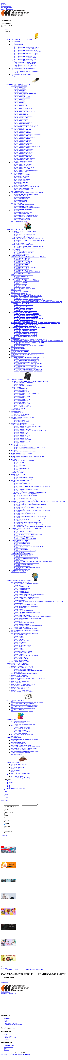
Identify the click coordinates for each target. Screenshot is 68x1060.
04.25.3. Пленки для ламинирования (24, 533)
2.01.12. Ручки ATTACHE (21, 119)
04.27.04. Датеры (18, 560)
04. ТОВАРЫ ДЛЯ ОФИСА (14, 969)
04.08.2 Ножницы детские (21, 421)
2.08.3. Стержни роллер (20, 201)
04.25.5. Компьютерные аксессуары (24, 536)
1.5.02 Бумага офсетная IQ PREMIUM (24, 63)
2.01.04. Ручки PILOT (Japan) (22, 96)
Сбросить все (4, 800)
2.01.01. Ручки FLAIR (20, 87)
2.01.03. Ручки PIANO (20, 92)
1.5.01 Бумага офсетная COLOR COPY (25, 62)
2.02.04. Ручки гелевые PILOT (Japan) (24, 137)
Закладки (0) (4, 4)
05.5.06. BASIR (18, 643)
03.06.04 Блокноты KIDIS (21, 264)
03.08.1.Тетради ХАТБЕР (21, 282)
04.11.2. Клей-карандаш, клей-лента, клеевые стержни (29, 447)
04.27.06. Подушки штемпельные (23, 564)
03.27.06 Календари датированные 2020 (25, 365)
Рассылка (6, 1050)
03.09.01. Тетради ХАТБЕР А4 (22, 291)
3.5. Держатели (18, 672)
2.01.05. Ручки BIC (19, 101)
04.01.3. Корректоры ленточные (23, 385)
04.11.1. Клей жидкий (20, 445)
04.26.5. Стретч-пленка (20, 548)
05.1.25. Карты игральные (21, 627)
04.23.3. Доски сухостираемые (22, 498)
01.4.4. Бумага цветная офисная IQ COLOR (26, 54)
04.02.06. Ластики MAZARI (22, 396)
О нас (9, 785)
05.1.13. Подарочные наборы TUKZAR (25, 604)
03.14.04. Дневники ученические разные (25, 321)
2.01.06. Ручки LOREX (20, 104)
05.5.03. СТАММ (19, 637)
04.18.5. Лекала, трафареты (21, 468)
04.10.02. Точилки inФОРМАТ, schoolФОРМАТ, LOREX (30, 430)
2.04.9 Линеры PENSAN (21, 185)
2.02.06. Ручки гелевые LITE (22, 141)
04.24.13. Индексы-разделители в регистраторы (27, 522)
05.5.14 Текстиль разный (21, 657)
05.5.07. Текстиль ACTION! (22, 646)
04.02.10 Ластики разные (21, 402)
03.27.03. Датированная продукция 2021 (25, 362)
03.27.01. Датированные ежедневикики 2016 (26, 359)
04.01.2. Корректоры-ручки (21, 384)
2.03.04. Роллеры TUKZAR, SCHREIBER (25, 170)
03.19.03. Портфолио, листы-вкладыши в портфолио (29, 345)
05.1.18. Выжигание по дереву (22, 615)
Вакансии (10, 782)
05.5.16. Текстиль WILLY (21, 658)
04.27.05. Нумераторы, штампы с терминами (26, 563)
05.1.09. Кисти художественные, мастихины (26, 597)
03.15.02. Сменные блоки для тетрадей (25, 326)
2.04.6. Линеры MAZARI (21, 180)
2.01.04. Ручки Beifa (19, 95)
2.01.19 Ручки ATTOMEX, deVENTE (24, 126)
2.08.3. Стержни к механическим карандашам (27, 207)
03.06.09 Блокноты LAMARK (22, 273)
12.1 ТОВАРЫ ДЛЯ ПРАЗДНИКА (24, 778)
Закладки (6, 1048)
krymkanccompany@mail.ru (8, 993)
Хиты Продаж (8, 1036)
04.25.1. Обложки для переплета (23, 530)
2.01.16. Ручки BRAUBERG (22, 123)
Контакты (10, 781)
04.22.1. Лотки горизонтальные (23, 483)
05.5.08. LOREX (18, 648)
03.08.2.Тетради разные (20, 284)
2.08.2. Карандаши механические (23, 206)
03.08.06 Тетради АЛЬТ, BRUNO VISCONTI (26, 281)
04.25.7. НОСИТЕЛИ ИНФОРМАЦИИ (25, 539)
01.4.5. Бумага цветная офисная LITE (24, 56)
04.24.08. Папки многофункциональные (25, 513)
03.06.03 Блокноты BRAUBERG (23, 261)
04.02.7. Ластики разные (21, 408)
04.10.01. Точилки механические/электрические (27, 426)
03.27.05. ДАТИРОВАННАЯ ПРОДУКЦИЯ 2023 (28, 363)
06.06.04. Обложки (19, 722)
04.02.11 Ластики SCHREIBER (22, 403)
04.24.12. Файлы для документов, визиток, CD (27, 521)
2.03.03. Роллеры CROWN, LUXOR (24, 167)
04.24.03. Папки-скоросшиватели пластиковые (27, 506)
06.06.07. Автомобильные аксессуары (24, 724)
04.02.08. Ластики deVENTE (22, 399)
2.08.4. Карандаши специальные (23, 209)
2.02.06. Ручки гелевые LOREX (23, 143)
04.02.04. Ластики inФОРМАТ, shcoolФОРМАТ (27, 393)
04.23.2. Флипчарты (19, 497)
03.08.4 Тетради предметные (22, 287)
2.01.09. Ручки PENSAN (21, 114)
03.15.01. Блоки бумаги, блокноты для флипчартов (28, 324)
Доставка (6, 794)
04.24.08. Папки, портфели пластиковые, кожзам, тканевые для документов (35, 515)
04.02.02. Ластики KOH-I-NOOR (23, 390)
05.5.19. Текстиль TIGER (21, 660)
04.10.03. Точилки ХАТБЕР (22, 432)
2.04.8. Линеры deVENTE (21, 183)
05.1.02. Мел (17, 585)
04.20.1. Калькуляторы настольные (24, 475)
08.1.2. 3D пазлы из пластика (22, 728)
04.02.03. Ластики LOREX (21, 391)
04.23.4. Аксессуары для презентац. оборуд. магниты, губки (31, 500)
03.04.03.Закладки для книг (21, 254)
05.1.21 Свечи (18, 621)
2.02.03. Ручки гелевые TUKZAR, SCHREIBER (27, 134)
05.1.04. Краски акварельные (22, 588)
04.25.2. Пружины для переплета (23, 531)
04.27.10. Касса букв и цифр (22, 569)
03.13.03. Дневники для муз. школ (23, 308)
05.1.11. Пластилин (19, 600)
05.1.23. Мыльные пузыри (21, 624)
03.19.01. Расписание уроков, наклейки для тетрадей (29, 342)
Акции (6, 790)
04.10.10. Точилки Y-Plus (21, 442)
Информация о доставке (14, 787)
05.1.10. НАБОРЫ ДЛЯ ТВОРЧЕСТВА (25, 598)
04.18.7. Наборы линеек (20, 471)
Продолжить (4, 982)
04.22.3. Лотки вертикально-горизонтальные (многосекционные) (32, 486)
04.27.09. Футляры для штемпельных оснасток (27, 567)
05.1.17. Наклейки (19, 613)
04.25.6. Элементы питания (21, 537)
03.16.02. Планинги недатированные (24, 330)
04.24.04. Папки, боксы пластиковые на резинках (28, 507)
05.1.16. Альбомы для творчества (23, 610)
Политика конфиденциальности (16, 788)
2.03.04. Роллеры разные (21, 171)
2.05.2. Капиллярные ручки (21, 189)
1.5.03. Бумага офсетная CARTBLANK (25, 65)
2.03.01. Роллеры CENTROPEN (23, 164)
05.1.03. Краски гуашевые (21, 586)
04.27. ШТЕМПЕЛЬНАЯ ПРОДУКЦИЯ (35, 969)
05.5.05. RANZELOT (20, 642)
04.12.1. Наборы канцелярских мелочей (25, 451)
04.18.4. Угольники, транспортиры (24, 466)
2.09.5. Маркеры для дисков (22, 218)
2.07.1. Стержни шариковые (22, 197)
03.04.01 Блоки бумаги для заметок (24, 251)
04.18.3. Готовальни (19, 465)
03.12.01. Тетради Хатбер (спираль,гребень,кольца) (28, 297)
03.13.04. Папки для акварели (22, 309)
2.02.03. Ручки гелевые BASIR (22, 132)
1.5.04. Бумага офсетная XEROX (23, 66)
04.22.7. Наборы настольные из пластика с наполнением (30, 492)
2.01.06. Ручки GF (19, 102)
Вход (2, 9)
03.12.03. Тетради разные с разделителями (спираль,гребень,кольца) (33, 300)
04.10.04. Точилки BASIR (21, 433)
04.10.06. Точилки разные (21, 438)
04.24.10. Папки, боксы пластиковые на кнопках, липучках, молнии (33, 518)
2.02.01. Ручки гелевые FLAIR (22, 129)
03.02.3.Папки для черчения (22, 243)
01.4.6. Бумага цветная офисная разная (25, 59)
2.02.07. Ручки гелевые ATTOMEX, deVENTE (27, 146)
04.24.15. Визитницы (20, 525)
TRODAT (6, 815)
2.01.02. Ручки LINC (20, 89)
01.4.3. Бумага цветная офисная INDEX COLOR (27, 51)
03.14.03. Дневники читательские (23, 320)
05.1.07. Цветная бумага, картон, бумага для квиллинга (29, 594)
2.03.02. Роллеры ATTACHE (22, 165)
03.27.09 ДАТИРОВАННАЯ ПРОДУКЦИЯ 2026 (28, 371)
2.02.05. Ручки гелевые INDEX (23, 138)
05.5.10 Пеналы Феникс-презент (23, 651)
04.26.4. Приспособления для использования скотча (28, 546)
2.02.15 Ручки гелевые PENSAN (23, 159)
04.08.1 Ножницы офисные (21, 420)
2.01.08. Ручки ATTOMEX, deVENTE (24, 111)
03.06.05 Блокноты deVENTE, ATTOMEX (26, 267)
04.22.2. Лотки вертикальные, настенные (25, 484)
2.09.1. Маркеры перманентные (23, 212)
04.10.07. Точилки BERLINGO (22, 439)
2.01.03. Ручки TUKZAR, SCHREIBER (25, 93)
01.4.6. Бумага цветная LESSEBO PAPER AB (27, 57)
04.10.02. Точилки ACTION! (22, 427)
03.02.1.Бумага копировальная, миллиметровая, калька (29, 240)
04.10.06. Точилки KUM (21, 436)
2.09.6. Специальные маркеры (22, 219)
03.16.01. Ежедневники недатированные (25, 329)
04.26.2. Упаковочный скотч (22, 543)
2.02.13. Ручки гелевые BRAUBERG (24, 158)
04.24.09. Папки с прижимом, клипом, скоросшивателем (30, 516)
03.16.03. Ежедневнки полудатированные (25, 332)
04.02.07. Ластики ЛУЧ (20, 397)
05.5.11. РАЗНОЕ (19, 654)
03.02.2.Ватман (18, 242)
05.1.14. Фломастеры (20, 607)
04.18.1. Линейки (19, 462)
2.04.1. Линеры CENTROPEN (22, 174)
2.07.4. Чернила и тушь (20, 200)
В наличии (7, 826)
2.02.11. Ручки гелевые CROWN (23, 155)
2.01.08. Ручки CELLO (20, 113)
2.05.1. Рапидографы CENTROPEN (24, 188)
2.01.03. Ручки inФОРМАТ (21, 90)
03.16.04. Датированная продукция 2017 (25, 333)
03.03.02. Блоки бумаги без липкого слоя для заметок (29, 248)
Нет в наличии (8, 831)
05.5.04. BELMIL (19, 639)
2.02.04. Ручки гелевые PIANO (22, 135)
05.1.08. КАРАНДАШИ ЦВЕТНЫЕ (24, 595)
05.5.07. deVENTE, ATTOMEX (22, 645)
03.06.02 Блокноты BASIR (21, 260)
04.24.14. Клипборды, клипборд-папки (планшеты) (28, 524)
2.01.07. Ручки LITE (19, 107)
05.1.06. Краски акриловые (21, 592)
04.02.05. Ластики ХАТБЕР (21, 394)
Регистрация (9, 9)
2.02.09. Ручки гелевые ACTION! (23, 152)
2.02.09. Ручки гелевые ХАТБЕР (23, 153)
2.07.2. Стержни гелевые (21, 198)
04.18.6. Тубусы (18, 469)
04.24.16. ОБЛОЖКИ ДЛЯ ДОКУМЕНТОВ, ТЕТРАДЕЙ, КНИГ (32, 527)
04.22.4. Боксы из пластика (21, 487)
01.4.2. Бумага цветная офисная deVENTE (26, 50)
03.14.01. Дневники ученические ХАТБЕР (26, 317)
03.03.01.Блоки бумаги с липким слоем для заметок (28, 246)
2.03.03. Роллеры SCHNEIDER (22, 168)
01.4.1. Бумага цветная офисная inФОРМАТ (26, 47)
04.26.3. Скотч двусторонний (22, 545)
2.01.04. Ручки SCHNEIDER (22, 98)
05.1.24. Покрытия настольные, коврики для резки (28, 625)
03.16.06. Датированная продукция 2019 (25, 336)
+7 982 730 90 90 (5, 992)
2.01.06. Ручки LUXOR (20, 105)
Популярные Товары (10, 1037)
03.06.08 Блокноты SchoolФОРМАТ (24, 270)
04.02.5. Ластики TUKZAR (21, 405)
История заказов (8, 1047)
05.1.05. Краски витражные (21, 589)
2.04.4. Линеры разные (20, 177)
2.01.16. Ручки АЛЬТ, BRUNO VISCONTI (26, 125)
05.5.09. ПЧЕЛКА (19, 649)
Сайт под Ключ (5, 1054)
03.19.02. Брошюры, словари (22, 344)
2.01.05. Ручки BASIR (20, 99)
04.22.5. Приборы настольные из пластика (26, 489)
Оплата (9, 784)
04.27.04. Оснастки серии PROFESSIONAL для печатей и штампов (33, 561)
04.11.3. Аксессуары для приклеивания (25, 448)
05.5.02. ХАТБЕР (19, 636)
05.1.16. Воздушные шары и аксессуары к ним (27, 612)
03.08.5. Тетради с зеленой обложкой (24, 288)
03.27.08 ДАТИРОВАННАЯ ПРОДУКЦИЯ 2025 (28, 369)
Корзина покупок (6, 6)
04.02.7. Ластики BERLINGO (22, 406)
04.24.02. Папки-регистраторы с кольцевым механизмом (30, 504)
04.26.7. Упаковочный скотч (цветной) (25, 551)
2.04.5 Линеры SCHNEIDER (22, 179)
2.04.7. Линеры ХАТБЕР (21, 182)
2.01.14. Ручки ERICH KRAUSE (23, 122)
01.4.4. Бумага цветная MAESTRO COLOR (26, 53)
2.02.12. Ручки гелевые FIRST (22, 156)
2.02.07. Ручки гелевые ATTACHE (23, 144)
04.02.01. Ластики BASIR (21, 388)
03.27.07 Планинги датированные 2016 (25, 368)
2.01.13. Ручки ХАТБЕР (20, 120)
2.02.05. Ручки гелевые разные (22, 140)
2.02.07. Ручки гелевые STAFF (22, 147)
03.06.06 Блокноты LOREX (21, 269)
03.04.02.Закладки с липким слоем (23, 252)
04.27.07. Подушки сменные (22, 566)
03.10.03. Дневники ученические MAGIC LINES (28, 315)
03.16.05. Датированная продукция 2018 (25, 335)
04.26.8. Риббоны (19, 552)
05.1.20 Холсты (18, 619)
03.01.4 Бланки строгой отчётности (24, 237)
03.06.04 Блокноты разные (21, 266)
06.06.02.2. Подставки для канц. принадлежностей (28, 670)
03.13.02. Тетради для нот (21, 306)
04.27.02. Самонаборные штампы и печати (26, 557)
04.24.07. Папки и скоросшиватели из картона (27, 512)
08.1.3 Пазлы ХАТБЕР (20, 730)
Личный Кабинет (9, 1045)
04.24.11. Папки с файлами (21, 519)
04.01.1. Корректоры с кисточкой (23, 382)
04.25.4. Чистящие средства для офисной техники (28, 534)
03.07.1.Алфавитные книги (21, 276)
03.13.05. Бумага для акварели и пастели (25, 311)
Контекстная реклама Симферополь (20, 1054)
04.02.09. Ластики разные (21, 400)
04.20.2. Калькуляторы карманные (23, 477)
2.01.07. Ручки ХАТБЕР (20, 110)
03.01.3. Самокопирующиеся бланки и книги (26, 236)
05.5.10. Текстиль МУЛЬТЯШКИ (23, 652)
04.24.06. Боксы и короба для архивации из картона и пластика (32, 510)
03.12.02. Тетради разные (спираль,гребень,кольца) (28, 299)
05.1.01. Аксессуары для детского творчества (26, 583)
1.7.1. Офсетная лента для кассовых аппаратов (27, 73)
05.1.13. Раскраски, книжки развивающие (26, 606)
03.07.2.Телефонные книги (21, 278)
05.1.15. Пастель (18, 609)
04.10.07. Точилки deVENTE (22, 441)
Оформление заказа (6, 7)
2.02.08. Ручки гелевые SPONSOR (23, 150)
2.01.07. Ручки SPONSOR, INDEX (23, 108)
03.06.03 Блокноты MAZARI (22, 263)
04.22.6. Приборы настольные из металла (25, 490)
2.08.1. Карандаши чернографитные (24, 204)
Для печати (7, 809)
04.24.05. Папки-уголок (20, 509)
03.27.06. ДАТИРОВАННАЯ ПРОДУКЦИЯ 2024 (28, 366)
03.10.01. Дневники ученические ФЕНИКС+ (26, 314)
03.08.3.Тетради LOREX (21, 285)
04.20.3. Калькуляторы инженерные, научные (27, 478)
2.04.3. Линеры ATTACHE (21, 176)
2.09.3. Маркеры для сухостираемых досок (26, 215)
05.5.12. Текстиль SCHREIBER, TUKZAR (26, 655)
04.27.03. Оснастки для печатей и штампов (26, 558)
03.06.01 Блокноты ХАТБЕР (22, 258)
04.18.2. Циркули (19, 463)
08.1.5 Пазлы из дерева (20, 733)
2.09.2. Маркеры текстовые (21, 213)
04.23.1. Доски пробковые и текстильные (25, 495)
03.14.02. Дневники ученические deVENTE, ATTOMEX (30, 318)
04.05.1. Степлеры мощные (21, 414)
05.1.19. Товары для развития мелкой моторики (27, 618)
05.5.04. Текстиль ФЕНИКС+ (22, 640)
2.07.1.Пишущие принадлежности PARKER (26, 194)
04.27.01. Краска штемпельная (22, 555)
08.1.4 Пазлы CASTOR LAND (22, 731)
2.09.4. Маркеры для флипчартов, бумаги (25, 216)
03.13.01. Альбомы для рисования (23, 305)
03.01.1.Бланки (18, 233)
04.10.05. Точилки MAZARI (22, 435)
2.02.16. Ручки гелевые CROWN (23, 161)
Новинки (6, 791)
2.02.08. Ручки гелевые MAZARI (23, 149)
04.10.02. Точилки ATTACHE (22, 429)
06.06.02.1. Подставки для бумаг (23, 669)
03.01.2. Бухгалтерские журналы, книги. (25, 234)
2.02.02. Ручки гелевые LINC (22, 131)
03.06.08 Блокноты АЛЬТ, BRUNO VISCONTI (27, 272)
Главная (3, 3)
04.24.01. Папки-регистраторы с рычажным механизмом (30, 503)
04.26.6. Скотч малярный (21, 549)
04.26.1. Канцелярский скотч (22, 542)
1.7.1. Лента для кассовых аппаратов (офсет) (26, 71)
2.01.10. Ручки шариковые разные (23, 116)
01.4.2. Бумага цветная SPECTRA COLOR (26, 48)
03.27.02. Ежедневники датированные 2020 (26, 360)
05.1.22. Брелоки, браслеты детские (24, 622)
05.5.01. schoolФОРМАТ (21, 634)
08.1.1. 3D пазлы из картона (22, 727)
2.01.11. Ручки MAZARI (21, 117)
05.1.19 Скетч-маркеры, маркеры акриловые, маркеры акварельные (33, 616)
